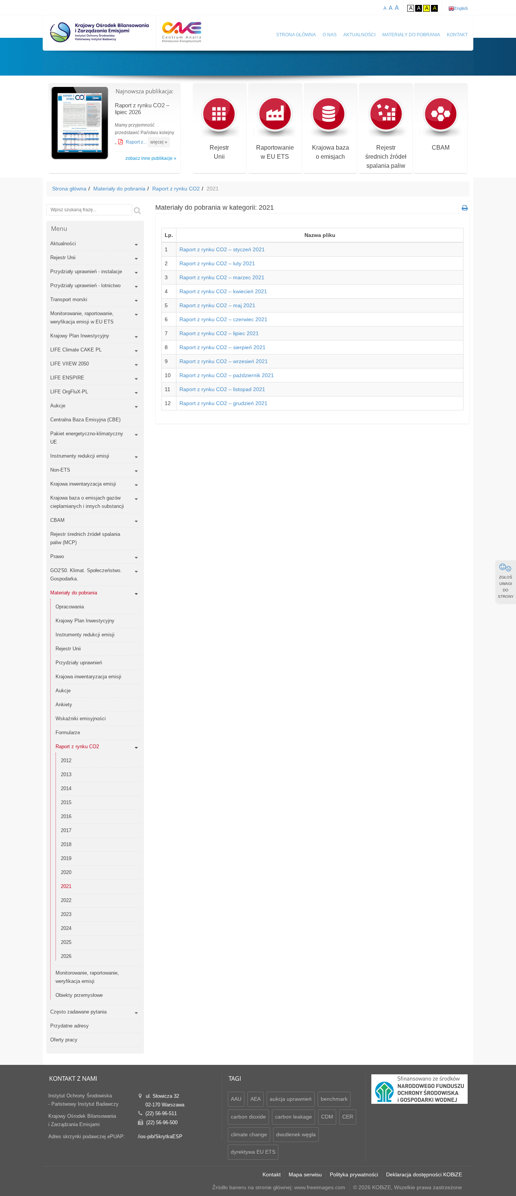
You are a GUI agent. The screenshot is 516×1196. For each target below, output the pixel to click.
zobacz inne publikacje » (150, 158)
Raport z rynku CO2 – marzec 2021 (221, 277)
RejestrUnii (219, 152)
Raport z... (137, 142)
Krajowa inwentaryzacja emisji (83, 484)
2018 (66, 844)
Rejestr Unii (63, 257)
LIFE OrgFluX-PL (69, 392)
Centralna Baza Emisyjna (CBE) (85, 419)
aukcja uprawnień (291, 1099)
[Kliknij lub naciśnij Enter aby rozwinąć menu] (136, 245)
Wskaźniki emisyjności (81, 718)
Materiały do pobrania (411, 34)
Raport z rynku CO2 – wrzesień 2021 (223, 361)
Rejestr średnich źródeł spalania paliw (385, 156)
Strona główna (296, 34)
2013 (66, 774)
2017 (66, 830)
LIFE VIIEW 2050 (69, 364)
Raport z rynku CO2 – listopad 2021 (222, 389)
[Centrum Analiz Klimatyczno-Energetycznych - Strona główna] (181, 32)
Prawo (57, 556)
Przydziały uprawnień (79, 662)
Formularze (68, 732)
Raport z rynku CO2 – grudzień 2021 (223, 403)
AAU (236, 1099)
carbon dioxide (248, 1117)
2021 (66, 886)
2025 (66, 942)
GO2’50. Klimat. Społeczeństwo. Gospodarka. (86, 575)
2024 (66, 928)
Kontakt (457, 34)
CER (347, 1117)
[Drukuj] (464, 208)
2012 (66, 760)
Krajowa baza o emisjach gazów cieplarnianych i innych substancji (87, 502)
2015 (66, 802)
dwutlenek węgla (296, 1134)
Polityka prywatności (354, 1174)
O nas (330, 34)
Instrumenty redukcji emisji (79, 456)
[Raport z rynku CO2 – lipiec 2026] (79, 124)
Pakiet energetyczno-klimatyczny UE (86, 438)
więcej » (158, 142)
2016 (66, 816)
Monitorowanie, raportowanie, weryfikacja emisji (87, 977)
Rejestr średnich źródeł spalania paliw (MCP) (85, 538)
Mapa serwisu (305, 1174)
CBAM (441, 147)
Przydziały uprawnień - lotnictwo (85, 285)
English (461, 8)
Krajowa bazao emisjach (330, 152)
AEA (255, 1099)
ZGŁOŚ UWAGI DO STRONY (506, 587)
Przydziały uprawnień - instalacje (86, 271)
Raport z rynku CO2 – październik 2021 (226, 375)
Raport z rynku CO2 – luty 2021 (217, 263)
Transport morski (68, 299)
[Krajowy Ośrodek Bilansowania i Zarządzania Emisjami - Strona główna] (99, 32)
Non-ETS (60, 470)
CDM (327, 1117)
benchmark (334, 1099)
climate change (249, 1134)
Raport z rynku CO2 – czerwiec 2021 (223, 319)
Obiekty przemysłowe (79, 995)
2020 (66, 872)
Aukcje (57, 405)
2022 (66, 900)
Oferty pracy (63, 1040)
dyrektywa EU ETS (253, 1152)
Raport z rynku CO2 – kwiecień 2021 (223, 291)
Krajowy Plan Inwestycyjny (79, 336)
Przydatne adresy (69, 1026)
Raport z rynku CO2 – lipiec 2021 (219, 333)
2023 (66, 914)
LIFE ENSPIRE (67, 378)
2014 (66, 788)
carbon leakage (293, 1117)
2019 (66, 858)
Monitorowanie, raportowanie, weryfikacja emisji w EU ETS (82, 318)
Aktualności (359, 34)
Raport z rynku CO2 (176, 189)
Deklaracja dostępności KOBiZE (424, 1174)
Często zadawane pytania (78, 1012)
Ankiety (64, 704)
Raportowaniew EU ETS (275, 152)
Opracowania (70, 607)
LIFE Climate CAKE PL (76, 350)
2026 (66, 956)
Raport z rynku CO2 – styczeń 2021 (222, 249)
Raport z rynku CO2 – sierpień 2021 (222, 347)
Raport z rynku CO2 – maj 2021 (217, 305)
